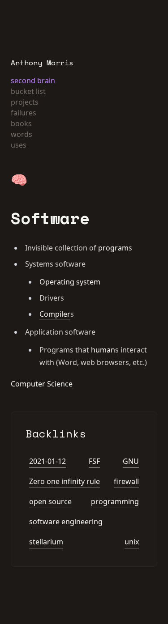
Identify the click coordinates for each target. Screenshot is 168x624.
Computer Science (42, 384)
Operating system (69, 282)
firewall (126, 481)
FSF (94, 461)
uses (18, 145)
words (21, 134)
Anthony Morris (42, 62)
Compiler (54, 314)
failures (23, 113)
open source (50, 501)
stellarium (46, 542)
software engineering (66, 521)
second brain (33, 80)
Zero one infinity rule (64, 481)
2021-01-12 (47, 461)
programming (115, 501)
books (21, 123)
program (113, 248)
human (103, 350)
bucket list (28, 91)
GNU (131, 461)
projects (25, 102)
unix (132, 542)
